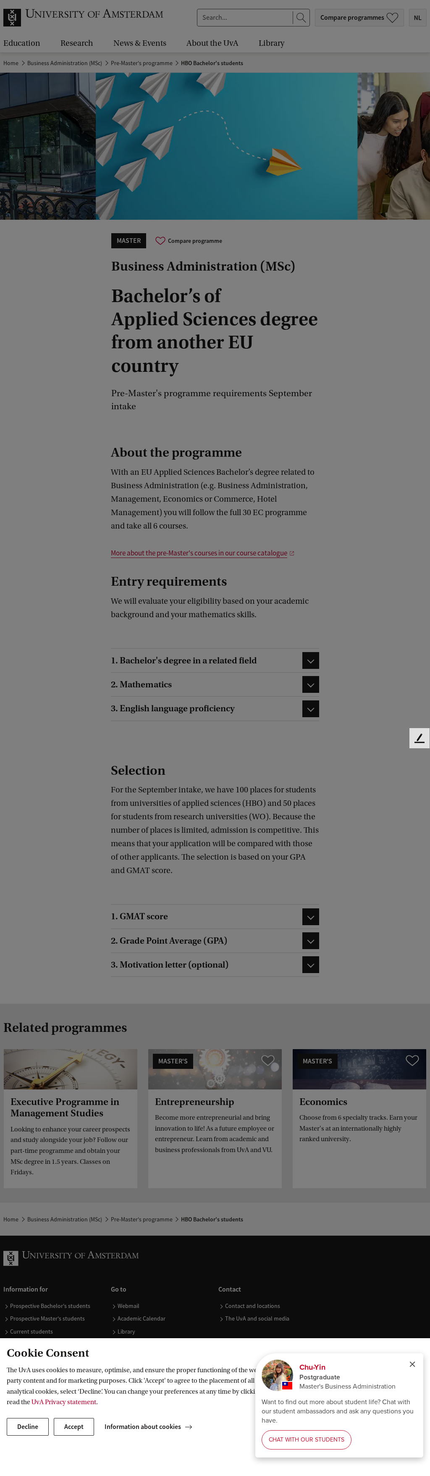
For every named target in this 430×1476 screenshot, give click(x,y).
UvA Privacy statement (63, 1402)
